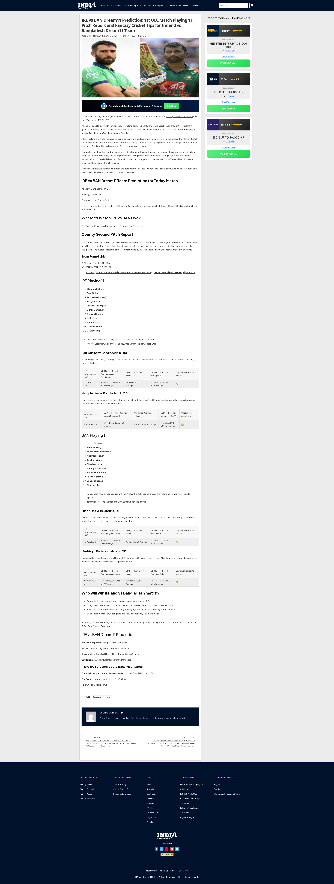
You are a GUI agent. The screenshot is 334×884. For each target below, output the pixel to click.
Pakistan (150, 798)
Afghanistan (152, 817)
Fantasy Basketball (88, 798)
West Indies (151, 808)
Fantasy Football (87, 789)
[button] (156, 849)
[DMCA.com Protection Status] (167, 854)
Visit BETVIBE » (228, 154)
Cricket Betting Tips (121, 789)
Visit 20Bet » (228, 108)
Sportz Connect (109, 712)
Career (173, 871)
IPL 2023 (90, 272)
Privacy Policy (158, 877)
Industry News (152, 871)
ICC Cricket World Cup (190, 798)
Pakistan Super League (189, 808)
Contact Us (184, 871)
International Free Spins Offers (227, 794)
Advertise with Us (192, 877)
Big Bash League (187, 817)
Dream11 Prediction (106, 272)
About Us (164, 871)
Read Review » (228, 56)
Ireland (85, 125)
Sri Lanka (150, 803)
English (217, 784)
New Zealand (152, 812)
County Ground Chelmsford (179, 116)
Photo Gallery (176, 272)
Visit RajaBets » (228, 63)
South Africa (152, 794)
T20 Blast (184, 812)
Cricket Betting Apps (122, 794)
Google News (100, 684)
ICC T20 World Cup (188, 794)
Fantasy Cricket (86, 784)
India (149, 784)
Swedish (217, 789)
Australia (150, 789)
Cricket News (161, 272)
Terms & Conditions (174, 877)
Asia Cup (184, 789)
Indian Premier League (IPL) (191, 784)
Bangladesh (87, 152)
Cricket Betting (119, 784)
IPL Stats (190, 272)
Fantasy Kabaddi (87, 794)
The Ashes (184, 803)
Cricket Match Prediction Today (135, 272)
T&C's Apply (230, 51)
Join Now (171, 106)
